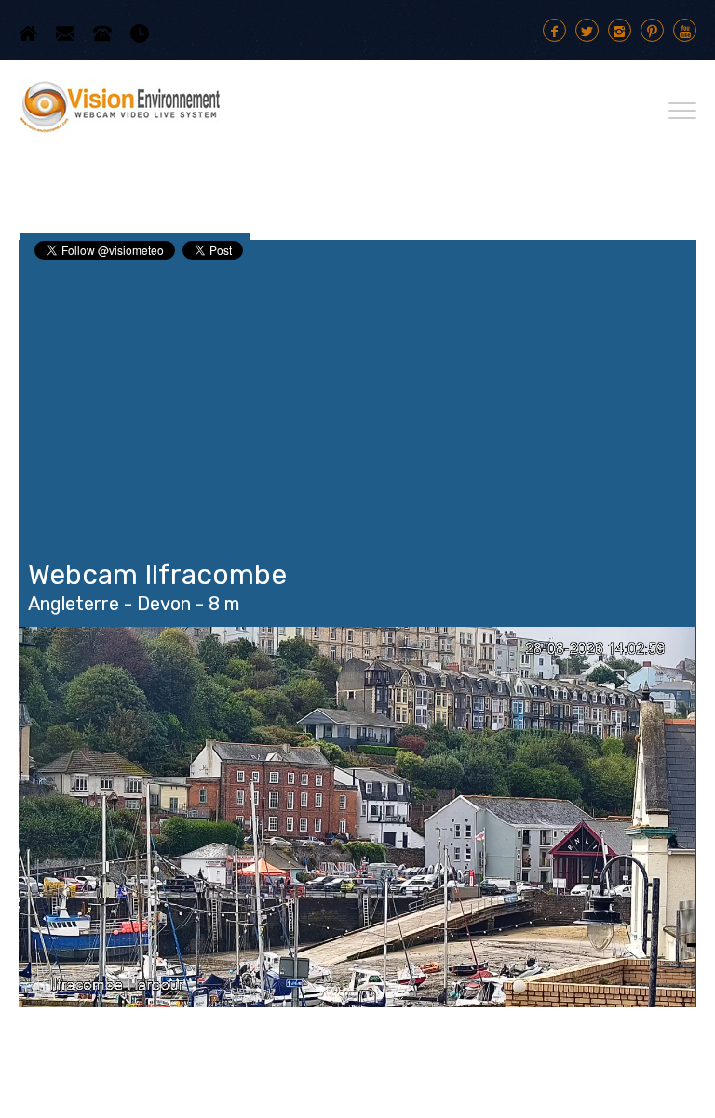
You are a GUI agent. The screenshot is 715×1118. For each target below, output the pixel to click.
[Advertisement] (357, 402)
